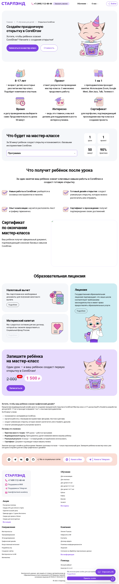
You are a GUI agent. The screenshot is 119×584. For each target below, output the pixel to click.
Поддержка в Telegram (17, 488)
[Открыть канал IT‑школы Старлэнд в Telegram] (15, 459)
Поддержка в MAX (15, 484)
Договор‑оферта (66, 541)
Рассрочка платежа (9, 505)
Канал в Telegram (102, 459)
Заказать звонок (61, 4)
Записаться (15, 388)
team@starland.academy (18, 492)
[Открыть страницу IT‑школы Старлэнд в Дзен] (27, 459)
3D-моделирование (8, 538)
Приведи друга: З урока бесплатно (14, 513)
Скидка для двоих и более (12, 516)
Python (63, 492)
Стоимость (49, 48)
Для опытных (65, 479)
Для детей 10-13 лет (67, 486)
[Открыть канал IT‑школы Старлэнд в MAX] (9, 459)
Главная (10, 22)
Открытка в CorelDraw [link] (46, 22)
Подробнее (12, 305)
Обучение (81, 4)
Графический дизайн (9, 541)
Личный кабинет (66, 565)
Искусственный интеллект (10, 544)
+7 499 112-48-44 (16, 480)
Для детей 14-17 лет (67, 489)
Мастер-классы (7, 531)
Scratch (63, 502)
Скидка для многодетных (11, 519)
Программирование (8, 535)
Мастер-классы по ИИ (9, 554)
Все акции (7, 522)
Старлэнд (13, 3)
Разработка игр (7, 548)
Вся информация (67, 554)
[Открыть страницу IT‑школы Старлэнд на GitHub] (33, 459)
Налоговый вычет (67, 568)
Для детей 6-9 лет (67, 483)
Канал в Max (76, 459)
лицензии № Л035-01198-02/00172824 (55, 577)
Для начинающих (66, 476)
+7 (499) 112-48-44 (43, 3)
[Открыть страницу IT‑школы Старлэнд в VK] (21, 459)
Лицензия (64, 548)
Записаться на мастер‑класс (22, 48)
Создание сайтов (7, 551)
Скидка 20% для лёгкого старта (13, 508)
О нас (94, 4)
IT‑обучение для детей (25, 22)
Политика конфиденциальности (71, 544)
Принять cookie (90, 578)
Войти (113, 4)
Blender (63, 499)
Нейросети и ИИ (66, 535)
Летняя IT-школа (66, 531)
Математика (6, 557)
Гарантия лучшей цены (10, 510)
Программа (14, 153)
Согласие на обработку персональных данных (76, 551)
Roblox (63, 496)
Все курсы (65, 506)
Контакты (64, 538)
